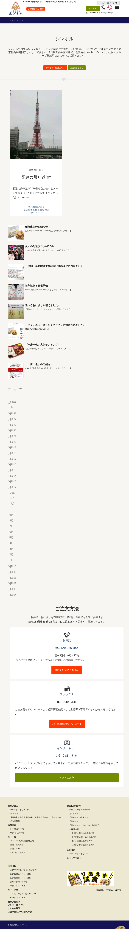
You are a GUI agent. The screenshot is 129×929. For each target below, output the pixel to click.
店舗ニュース (16, 849)
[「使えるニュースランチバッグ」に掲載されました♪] (16, 331)
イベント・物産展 (17, 852)
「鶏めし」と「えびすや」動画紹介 (84, 825)
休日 (47, 210)
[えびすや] (16, 8)
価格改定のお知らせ (36, 226)
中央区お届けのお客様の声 (83, 833)
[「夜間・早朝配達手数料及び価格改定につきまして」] (16, 272)
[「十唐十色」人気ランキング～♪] (16, 351)
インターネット (67, 748)
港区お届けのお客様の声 (82, 841)
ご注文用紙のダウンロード (67, 723)
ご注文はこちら (76, 68)
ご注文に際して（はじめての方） (24, 894)
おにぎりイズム (75, 813)
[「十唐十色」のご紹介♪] (16, 370)
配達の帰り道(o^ (36, 177)
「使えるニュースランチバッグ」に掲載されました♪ (54, 325)
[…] (69, 231)
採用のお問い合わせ (18, 882)
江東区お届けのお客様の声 (83, 845)
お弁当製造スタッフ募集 (20, 878)
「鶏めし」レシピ (76, 821)
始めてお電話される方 (66, 669)
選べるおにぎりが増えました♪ (42, 305)
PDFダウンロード (17, 897)
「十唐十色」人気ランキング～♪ (43, 344)
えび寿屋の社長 (37, 207)
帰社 (37, 210)
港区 (33, 210)
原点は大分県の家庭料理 (79, 809)
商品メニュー (14, 806)
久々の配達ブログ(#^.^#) (39, 246)
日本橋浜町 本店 (17, 829)
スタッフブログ (36, 212)
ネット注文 (93, 8)
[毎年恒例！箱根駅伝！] (16, 292)
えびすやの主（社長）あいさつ (23, 870)
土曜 (42, 210)
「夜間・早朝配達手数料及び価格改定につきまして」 (55, 266)
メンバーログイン (107, 3)
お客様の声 (74, 829)
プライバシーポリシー (78, 854)
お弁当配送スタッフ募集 (20, 874)
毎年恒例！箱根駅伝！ (37, 285)
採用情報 (12, 866)
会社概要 (71, 850)
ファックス (67, 694)
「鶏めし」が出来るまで (79, 817)
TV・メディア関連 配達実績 (22, 841)
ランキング (15, 813)
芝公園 (27, 210)
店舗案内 (12, 825)
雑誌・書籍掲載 (16, 845)
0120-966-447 (68, 648)
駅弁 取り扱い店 (17, 833)
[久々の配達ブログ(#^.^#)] (16, 252)
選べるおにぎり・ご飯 (19, 809)
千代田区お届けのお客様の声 (84, 837)
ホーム (10, 20)
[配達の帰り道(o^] (36, 124)
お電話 (67, 640)
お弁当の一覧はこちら (55, 68)
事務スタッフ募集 (17, 885)
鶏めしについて (74, 806)
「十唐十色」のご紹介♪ (38, 364)
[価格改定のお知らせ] (16, 233)
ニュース (12, 837)
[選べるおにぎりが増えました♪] (16, 311)
